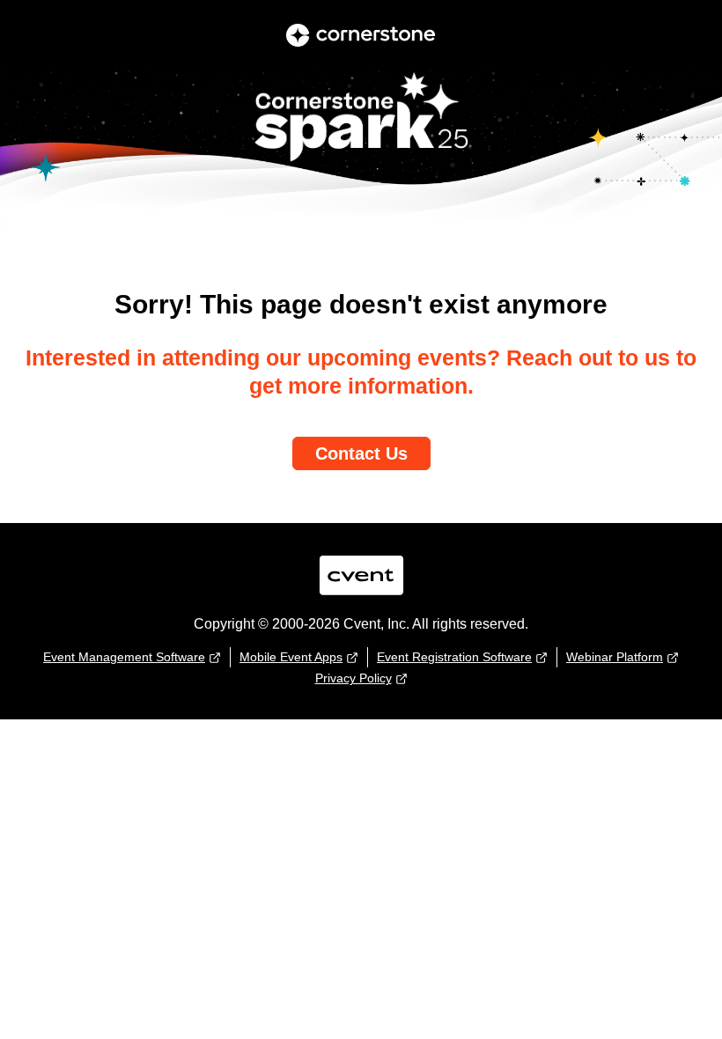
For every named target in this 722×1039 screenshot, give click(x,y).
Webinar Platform (614, 657)
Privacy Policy (353, 678)
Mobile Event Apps (291, 657)
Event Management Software (124, 657)
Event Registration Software (454, 657)
